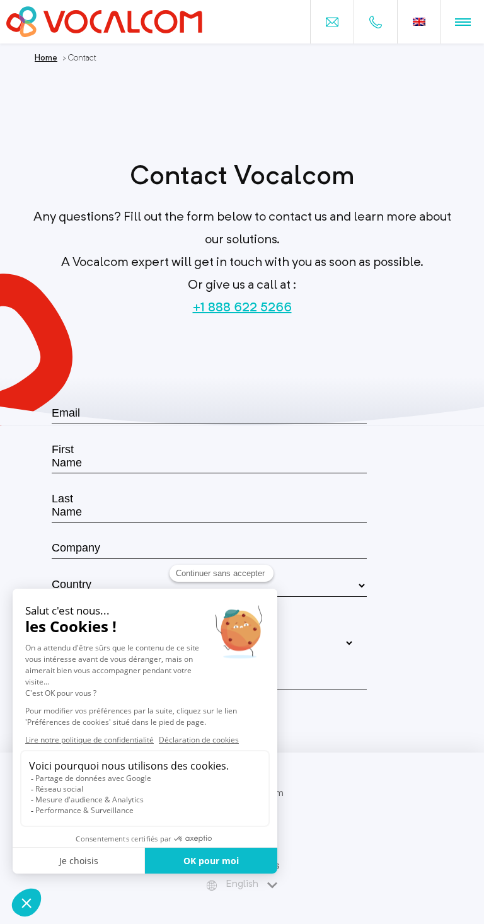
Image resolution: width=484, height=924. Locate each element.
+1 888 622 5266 (242, 307)
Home (46, 57)
